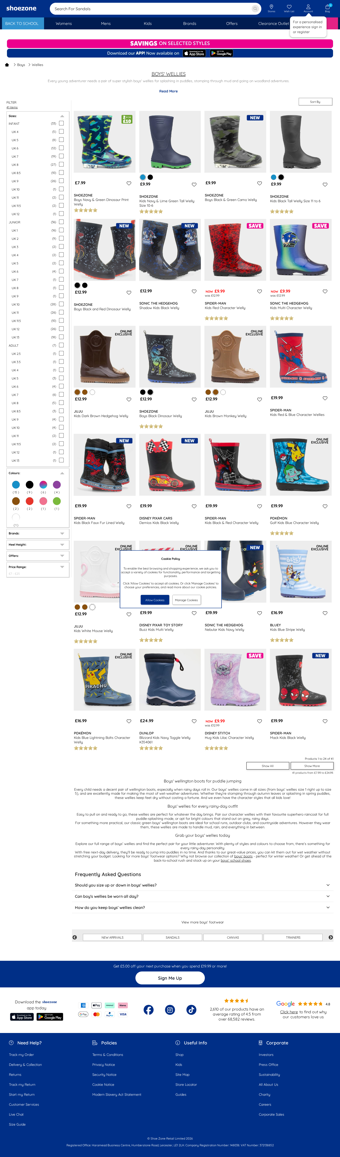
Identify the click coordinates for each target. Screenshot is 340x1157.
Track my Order (21, 1054)
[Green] (56, 501)
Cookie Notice (103, 1084)
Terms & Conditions (107, 1054)
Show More (312, 766)
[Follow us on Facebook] (149, 1010)
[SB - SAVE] (170, 43)
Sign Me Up (170, 978)
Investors (266, 1054)
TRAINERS (293, 937)
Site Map (182, 1074)
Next (330, 937)
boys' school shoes (236, 860)
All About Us (268, 1084)
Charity (264, 1094)
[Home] (6, 65)
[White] (16, 517)
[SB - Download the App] (170, 53)
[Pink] (43, 501)
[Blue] (16, 484)
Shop (179, 1054)
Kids (178, 1064)
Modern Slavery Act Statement (116, 1094)
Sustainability (269, 1074)
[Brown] (16, 501)
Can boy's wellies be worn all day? (106, 896)
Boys (21, 65)
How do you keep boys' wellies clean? (110, 907)
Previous (74, 937)
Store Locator (186, 1084)
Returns (15, 1074)
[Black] (29, 484)
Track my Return (22, 1084)
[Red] (29, 501)
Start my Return (22, 1094)
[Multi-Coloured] (43, 484)
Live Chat (16, 1114)
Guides (180, 1094)
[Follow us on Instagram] (170, 1010)
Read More (168, 91)
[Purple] (56, 484)
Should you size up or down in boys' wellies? (116, 885)
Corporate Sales (271, 1114)
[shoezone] (21, 8)
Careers (265, 1104)
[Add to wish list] (128, 183)
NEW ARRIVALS (112, 937)
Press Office (268, 1064)
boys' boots (243, 856)
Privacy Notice (103, 1064)
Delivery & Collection (25, 1064)
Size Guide (17, 1124)
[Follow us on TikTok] (191, 1010)
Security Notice (104, 1074)
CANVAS (233, 937)
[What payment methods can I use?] (103, 1009)
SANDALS (172, 937)
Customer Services (24, 1104)
